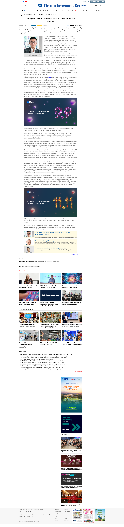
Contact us (28, 519)
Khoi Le (75, 254)
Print (81, 25)
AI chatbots (37, 266)
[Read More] (78, 371)
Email (77, 25)
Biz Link (36, 15)
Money (64, 10)
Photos (87, 10)
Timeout (77, 10)
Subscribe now (95, 1)
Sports (82, 10)
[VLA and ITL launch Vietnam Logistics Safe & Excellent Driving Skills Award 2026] (72, 335)
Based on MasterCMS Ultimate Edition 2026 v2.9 (29, 521)
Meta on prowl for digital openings (44, 241)
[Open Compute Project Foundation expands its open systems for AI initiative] (50, 295)
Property (58, 10)
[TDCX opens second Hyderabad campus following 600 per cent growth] (71, 496)
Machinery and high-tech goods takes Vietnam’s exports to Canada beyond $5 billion (49, 326)
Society (93, 10)
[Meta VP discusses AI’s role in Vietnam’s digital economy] (50, 278)
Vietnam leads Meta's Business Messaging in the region (50, 248)
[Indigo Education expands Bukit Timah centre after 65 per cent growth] (71, 443)
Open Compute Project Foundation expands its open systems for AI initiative (49, 304)
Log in (102, 1)
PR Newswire (44, 15)
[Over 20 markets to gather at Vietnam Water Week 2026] (29, 317)
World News (99, 10)
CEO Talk (30, 15)
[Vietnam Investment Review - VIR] (62, 9)
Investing (33, 10)
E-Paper (97, 5)
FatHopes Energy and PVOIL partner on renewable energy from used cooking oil (38, 356)
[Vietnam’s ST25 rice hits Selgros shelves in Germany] (50, 335)
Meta (49, 77)
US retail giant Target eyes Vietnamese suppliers (31, 359)
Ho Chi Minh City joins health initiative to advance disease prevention (35, 361)
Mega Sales (31, 266)
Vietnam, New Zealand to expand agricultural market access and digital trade (37, 364)
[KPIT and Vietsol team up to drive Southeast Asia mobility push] (72, 317)
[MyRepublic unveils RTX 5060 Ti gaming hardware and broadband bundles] (71, 479)
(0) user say (45, 25)
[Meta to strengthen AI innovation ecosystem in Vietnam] (29, 278)
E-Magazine (102, 5)
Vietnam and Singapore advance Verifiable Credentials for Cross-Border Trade (37, 357)
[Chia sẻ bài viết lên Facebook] (68, 25)
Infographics (70, 10)
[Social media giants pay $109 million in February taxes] (29, 295)
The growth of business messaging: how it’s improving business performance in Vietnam (52, 233)
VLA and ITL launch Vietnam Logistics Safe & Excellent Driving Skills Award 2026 (72, 344)
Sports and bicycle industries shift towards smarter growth (33, 365)
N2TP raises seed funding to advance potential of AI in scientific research (36, 362)
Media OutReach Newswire (57, 15)
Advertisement (85, 1)
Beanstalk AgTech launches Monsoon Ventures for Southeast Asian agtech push (37, 369)
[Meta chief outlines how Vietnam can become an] (72, 295)
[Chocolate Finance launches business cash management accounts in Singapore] (71, 461)
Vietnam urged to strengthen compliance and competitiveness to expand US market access (40, 354)
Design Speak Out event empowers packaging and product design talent (36, 367)
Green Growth (51, 10)
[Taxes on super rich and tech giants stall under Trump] (72, 278)
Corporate (26, 10)
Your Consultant (41, 10)
